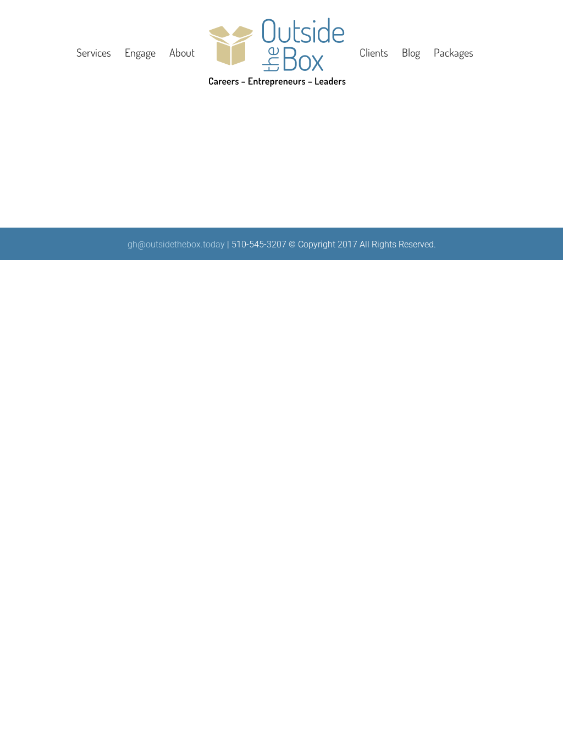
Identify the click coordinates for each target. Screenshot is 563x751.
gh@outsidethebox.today (176, 244)
